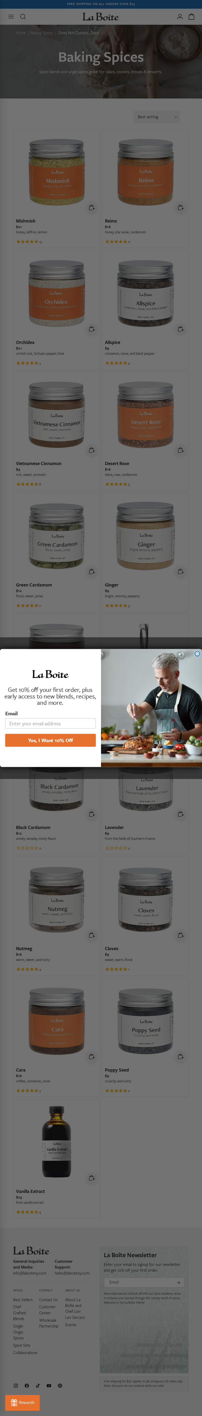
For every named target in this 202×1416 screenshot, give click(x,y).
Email (11, 713)
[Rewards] (22, 1403)
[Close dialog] (197, 653)
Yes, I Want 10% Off (50, 740)
